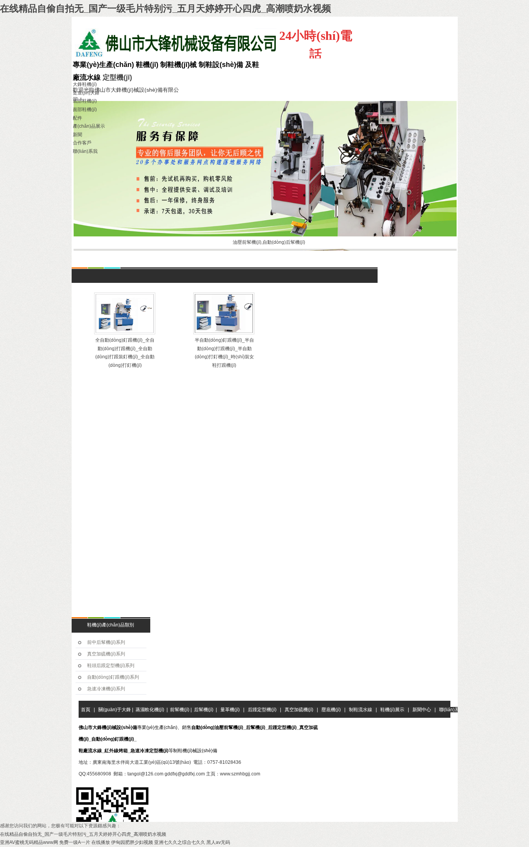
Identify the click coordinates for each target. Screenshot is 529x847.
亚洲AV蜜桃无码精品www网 (29, 842)
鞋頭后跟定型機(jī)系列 (110, 665)
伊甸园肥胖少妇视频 (132, 842)
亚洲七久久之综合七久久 (179, 842)
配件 (77, 118)
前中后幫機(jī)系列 (106, 642)
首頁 (119, 262)
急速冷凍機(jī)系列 (106, 688)
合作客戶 (82, 142)
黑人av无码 (218, 842)
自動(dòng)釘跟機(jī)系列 (113, 677)
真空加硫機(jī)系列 (106, 654)
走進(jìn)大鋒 (86, 93)
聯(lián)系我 (85, 151)
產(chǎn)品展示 (89, 126)
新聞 (77, 134)
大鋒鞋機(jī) (85, 84)
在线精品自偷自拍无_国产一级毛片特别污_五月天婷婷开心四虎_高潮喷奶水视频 (165, 8)
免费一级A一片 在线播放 (84, 842)
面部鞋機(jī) (85, 109)
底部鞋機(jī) (85, 101)
